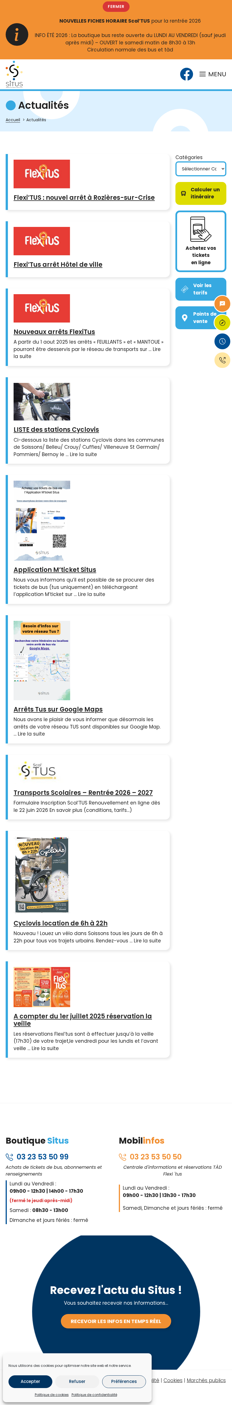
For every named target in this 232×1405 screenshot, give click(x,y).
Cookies (173, 1380)
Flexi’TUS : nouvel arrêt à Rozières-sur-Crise (84, 197)
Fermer (116, 6)
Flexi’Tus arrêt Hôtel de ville (58, 264)
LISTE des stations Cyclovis (56, 429)
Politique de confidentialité (94, 1394)
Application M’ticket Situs (55, 569)
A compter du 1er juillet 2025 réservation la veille (83, 1020)
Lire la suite (83, 454)
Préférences (124, 1381)
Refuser (77, 1381)
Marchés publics (206, 1380)
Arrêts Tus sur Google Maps (58, 709)
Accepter (30, 1381)
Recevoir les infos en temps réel (116, 1321)
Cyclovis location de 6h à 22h (61, 923)
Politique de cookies (52, 1394)
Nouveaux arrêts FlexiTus (54, 332)
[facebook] (186, 74)
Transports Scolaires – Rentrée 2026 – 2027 (83, 792)
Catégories (189, 157)
